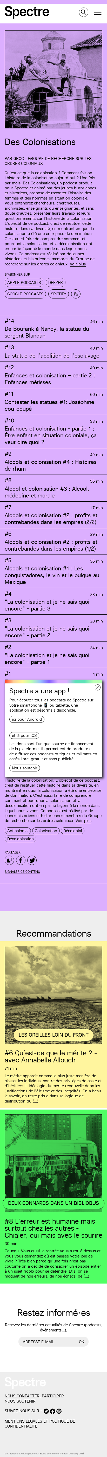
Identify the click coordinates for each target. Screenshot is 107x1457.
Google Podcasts (25, 293)
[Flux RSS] (76, 293)
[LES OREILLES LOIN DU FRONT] (53, 1043)
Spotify (58, 293)
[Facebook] (20, 860)
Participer (53, 1395)
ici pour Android (27, 719)
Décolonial (72, 830)
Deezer (55, 282)
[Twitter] (32, 860)
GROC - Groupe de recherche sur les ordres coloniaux (48, 161)
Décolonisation (20, 838)
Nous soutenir (24, 767)
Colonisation (46, 830)
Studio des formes (49, 1453)
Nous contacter (22, 1395)
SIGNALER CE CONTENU (22, 872)
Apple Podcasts (24, 282)
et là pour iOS (24, 735)
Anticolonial (17, 830)
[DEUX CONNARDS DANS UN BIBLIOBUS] (53, 1211)
